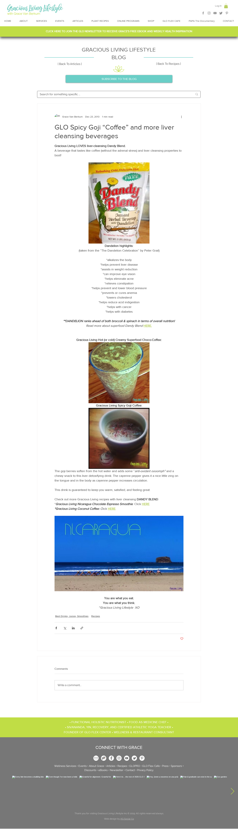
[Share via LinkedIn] (73, 628)
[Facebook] (203, 13)
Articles (110, 766)
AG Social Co (127, 819)
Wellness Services (65, 766)
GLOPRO (134, 766)
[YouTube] (126, 758)
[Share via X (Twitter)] (64, 628)
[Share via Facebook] (56, 628)
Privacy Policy (145, 770)
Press (165, 766)
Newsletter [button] (116, 770)
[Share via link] (81, 628)
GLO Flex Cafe (151, 766)
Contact (130, 770)
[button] (226, 6)
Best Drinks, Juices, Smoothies (72, 616)
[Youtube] (215, 13)
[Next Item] (232, 791)
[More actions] (181, 117)
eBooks (103, 770)
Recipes (95, 616)
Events (82, 766)
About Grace (96, 766)
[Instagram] (209, 13)
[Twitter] (221, 13)
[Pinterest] (227, 13)
